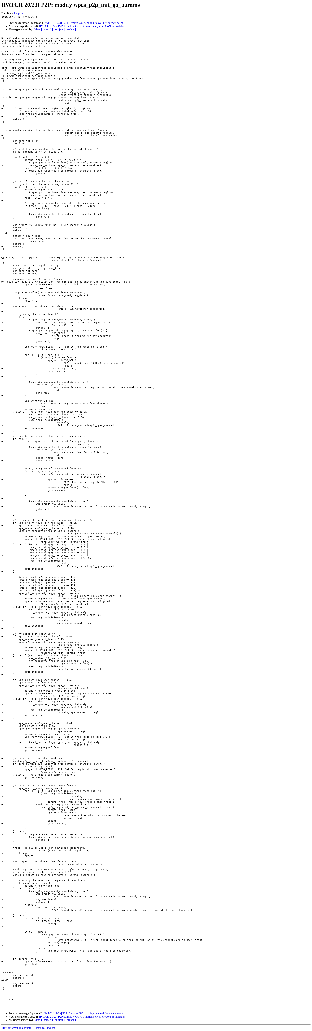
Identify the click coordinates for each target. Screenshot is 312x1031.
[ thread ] (47, 29)
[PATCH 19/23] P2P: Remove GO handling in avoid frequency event (83, 22)
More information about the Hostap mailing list (28, 1027)
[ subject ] (59, 29)
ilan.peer (18, 13)
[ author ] (70, 29)
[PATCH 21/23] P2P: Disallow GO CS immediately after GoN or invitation (82, 26)
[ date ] (38, 29)
